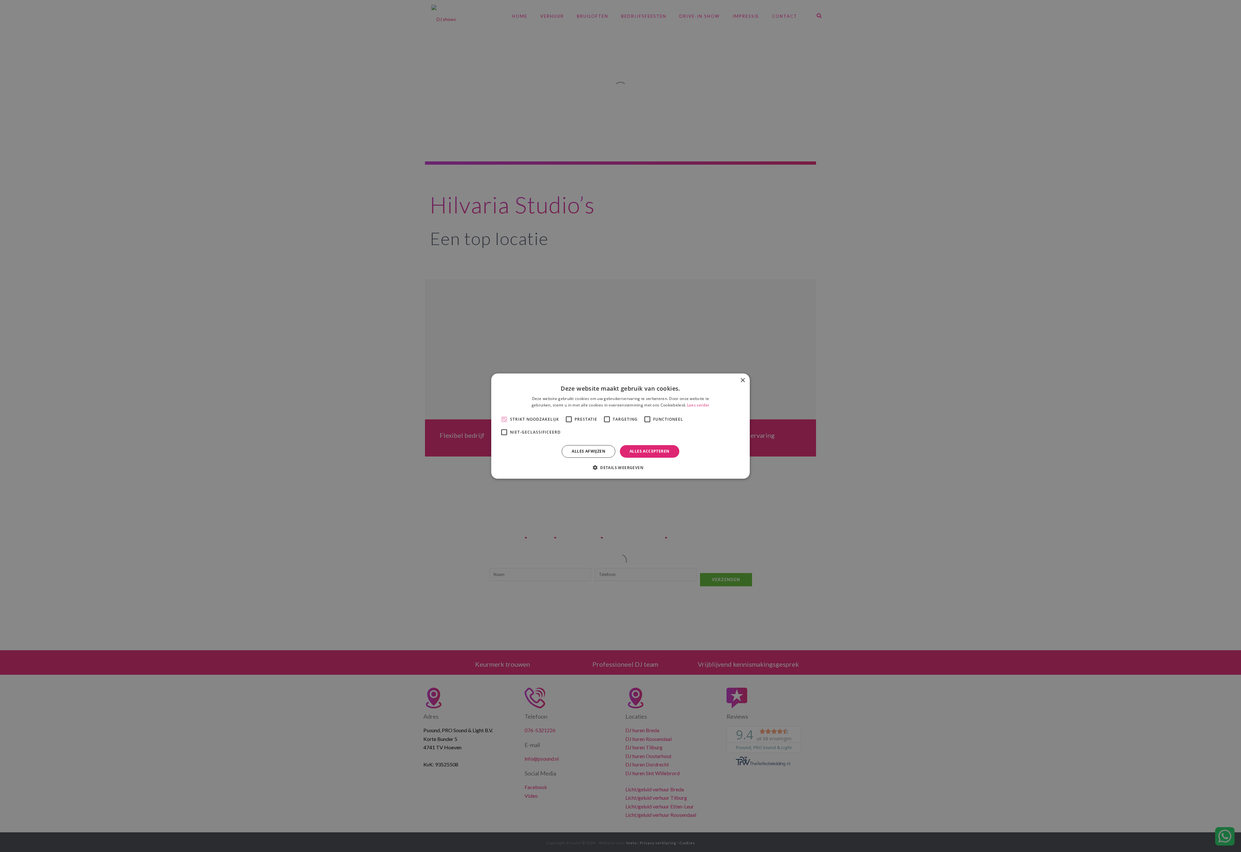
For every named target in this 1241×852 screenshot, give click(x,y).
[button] (620, 467)
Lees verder (698, 405)
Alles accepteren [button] (649, 451)
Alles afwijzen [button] (588, 451)
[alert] (620, 426)
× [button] (742, 380)
